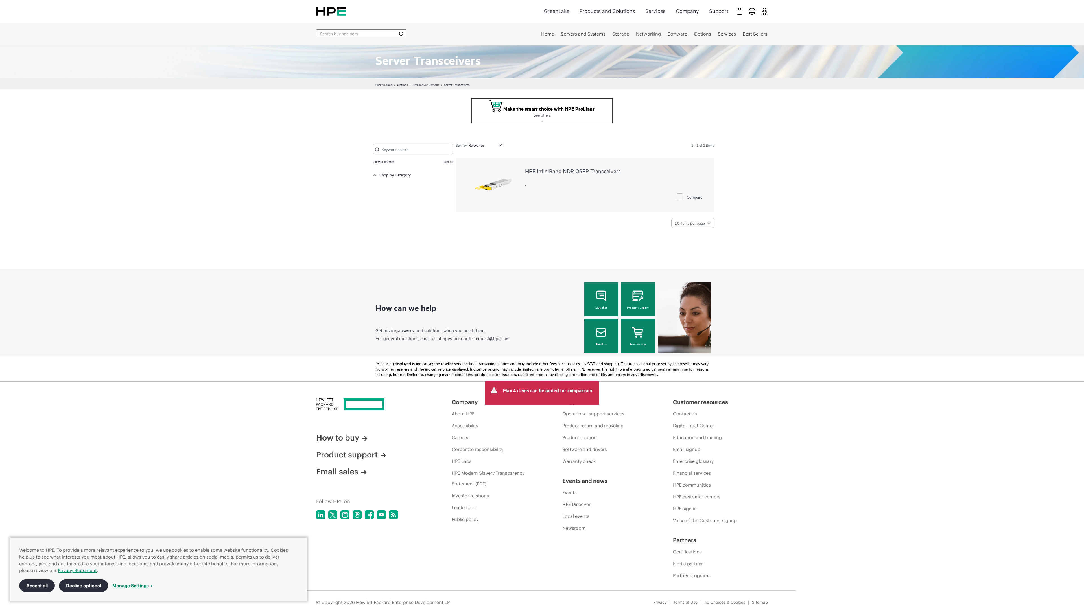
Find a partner (688, 563)
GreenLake (556, 11)
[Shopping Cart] (739, 11)
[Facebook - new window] (369, 514)
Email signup (686, 449)
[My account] (764, 11)
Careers (460, 437)
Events (569, 492)
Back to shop (383, 84)
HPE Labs (461, 461)
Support (718, 11)
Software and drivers (584, 449)
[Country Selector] (752, 11)
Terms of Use (685, 602)
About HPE (463, 414)
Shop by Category (395, 174)
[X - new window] (332, 514)
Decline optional (83, 585)
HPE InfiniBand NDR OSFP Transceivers (573, 170)
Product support (638, 307)
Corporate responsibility (477, 449)
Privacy (659, 602)
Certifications (687, 552)
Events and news (584, 480)
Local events (575, 516)
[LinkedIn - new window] (320, 514)
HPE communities (692, 485)
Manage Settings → (132, 585)
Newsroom (574, 528)
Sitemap (760, 602)
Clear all (448, 161)
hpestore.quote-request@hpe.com (476, 338)
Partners (684, 540)
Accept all (37, 585)
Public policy (465, 519)
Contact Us (685, 414)
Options (402, 84)
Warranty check (579, 461)
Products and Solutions (607, 11)
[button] (542, 120)
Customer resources (700, 402)
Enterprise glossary (693, 461)
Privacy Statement (77, 570)
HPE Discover (576, 504)
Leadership (463, 507)
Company (687, 11)
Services (655, 11)
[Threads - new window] (357, 514)
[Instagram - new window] (344, 514)
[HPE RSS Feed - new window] (393, 514)
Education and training (697, 437)
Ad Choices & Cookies (724, 602)
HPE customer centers (696, 497)
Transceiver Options (426, 84)
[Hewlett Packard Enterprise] (331, 11)
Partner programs (692, 575)
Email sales (337, 472)
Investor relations (470, 495)
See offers (542, 114)
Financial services (692, 473)
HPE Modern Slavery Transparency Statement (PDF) (488, 478)
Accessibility (465, 425)
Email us (601, 344)
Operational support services (593, 414)
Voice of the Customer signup (705, 520)
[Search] (401, 33)
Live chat (601, 307)
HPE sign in (685, 508)
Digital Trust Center (693, 425)
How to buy (638, 344)
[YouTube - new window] (381, 514)
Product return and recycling (593, 425)
